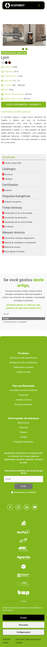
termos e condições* (18, 322)
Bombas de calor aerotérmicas (23, 362)
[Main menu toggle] (39, 5)
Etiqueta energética (12, 202)
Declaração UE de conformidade (18, 222)
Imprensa (23, 427)
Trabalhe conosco (24, 399)
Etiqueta (8, 190)
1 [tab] (23, 49)
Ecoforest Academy (23, 404)
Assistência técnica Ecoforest (23, 390)
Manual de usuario (12, 247)
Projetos (23, 432)
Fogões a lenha (24, 372)
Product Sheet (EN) (12, 163)
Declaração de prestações (15, 217)
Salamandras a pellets (23, 367)
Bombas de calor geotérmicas (23, 358)
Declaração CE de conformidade (18, 213)
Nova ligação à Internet (14, 251)
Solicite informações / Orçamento (23, 104)
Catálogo (8, 179)
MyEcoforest (24, 422)
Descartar (23, 625)
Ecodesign (9, 226)
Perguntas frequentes (24, 441)
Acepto (23, 617)
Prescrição (23, 395)
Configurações (23, 632)
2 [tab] (26, 49)
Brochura (8, 174)
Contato (23, 437)
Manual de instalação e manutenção (20, 242)
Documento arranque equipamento (19, 238)
